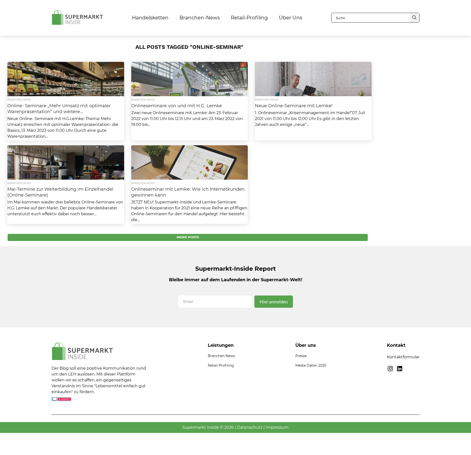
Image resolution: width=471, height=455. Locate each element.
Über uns (290, 17)
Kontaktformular (403, 357)
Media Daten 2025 (310, 365)
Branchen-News (200, 17)
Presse (301, 356)
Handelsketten (150, 17)
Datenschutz (249, 427)
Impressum (277, 427)
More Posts (188, 237)
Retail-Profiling (249, 17)
